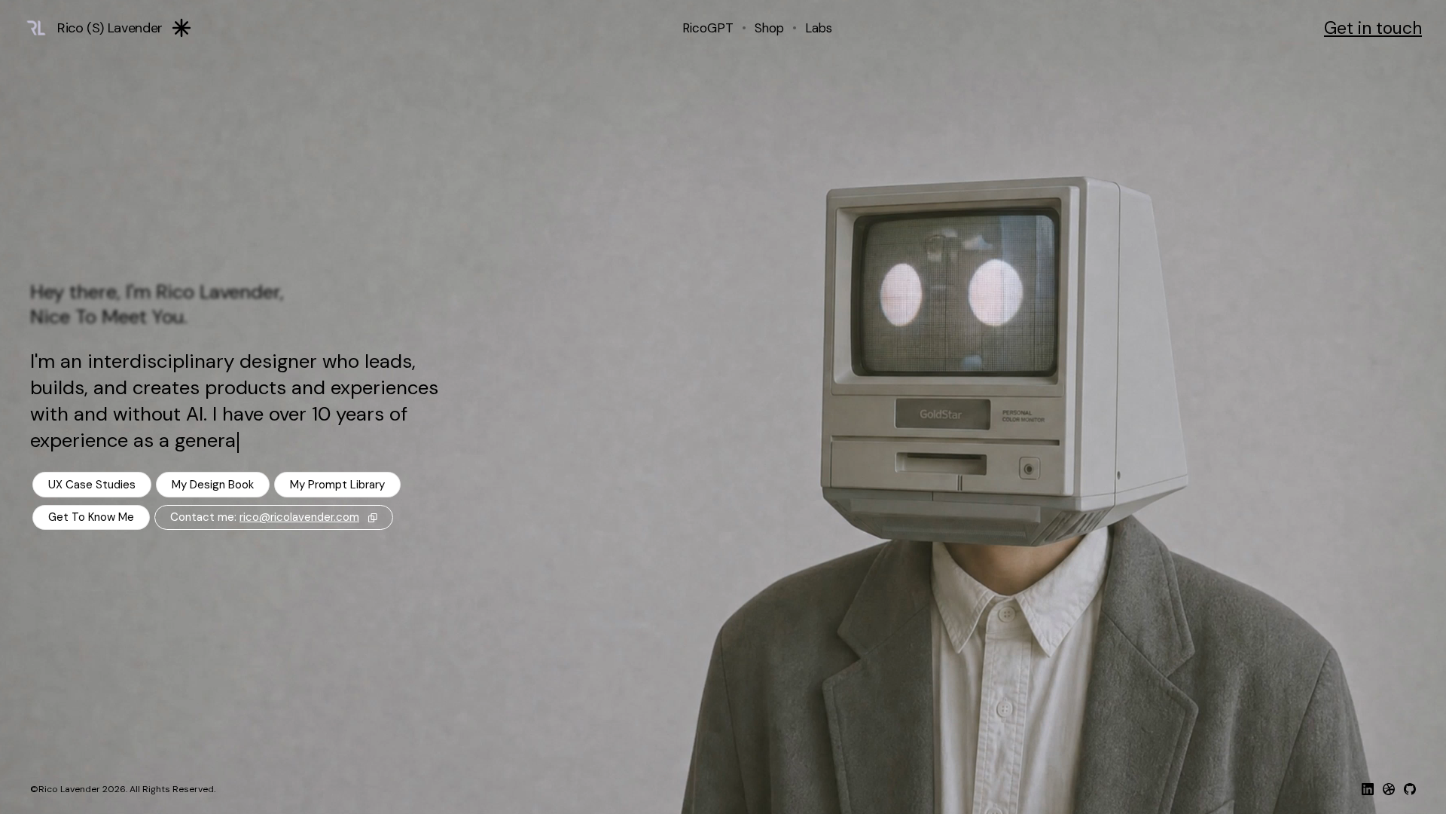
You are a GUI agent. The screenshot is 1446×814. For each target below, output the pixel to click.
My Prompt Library (337, 484)
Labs (818, 28)
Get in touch (1373, 28)
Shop (769, 28)
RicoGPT (708, 28)
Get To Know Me (91, 517)
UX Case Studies (92, 484)
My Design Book (213, 484)
